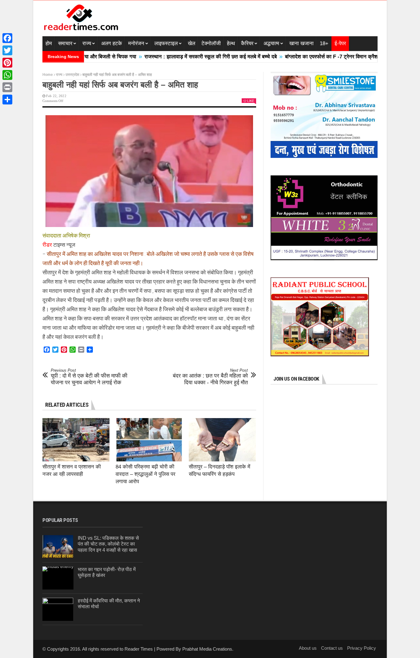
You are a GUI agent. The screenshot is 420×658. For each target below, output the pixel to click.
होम (49, 43)
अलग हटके (111, 43)
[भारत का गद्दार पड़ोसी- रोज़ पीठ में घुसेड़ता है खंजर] (57, 577)
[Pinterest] (7, 63)
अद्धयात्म (271, 43)
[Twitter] (7, 50)
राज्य (86, 43)
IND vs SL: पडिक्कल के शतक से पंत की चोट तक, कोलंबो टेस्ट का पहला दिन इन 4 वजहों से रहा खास (108, 543)
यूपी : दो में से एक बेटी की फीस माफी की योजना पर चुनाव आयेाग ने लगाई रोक (89, 377)
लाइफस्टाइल (166, 43)
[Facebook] (7, 38)
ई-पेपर (340, 43)
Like (250, 101)
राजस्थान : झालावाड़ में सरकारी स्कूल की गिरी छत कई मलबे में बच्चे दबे (188, 57)
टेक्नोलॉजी (211, 43)
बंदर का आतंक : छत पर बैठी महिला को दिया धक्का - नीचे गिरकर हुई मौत (210, 377)
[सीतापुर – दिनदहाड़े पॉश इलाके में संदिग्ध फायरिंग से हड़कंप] (222, 440)
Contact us (332, 648)
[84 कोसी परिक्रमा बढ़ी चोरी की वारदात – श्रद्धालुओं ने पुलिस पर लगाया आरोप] (149, 440)
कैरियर (247, 43)
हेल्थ (231, 43)
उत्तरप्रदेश (72, 74)
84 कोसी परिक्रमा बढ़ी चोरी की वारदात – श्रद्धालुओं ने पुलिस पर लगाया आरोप (145, 474)
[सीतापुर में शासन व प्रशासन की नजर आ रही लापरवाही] (75, 440)
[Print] (7, 87)
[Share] (7, 99)
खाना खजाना (301, 43)
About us (308, 648)
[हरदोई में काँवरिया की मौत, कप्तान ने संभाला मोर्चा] (57, 609)
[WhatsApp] (7, 75)
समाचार (65, 43)
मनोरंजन (136, 43)
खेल (191, 43)
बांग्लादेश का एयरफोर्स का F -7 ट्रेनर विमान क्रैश (309, 57)
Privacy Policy (361, 648)
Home (47, 74)
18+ (324, 43)
